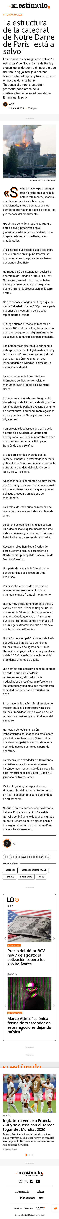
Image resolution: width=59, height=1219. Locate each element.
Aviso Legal (40, 1215)
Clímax (40, 1191)
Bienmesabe (27, 1197)
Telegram (29, 857)
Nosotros (18, 1208)
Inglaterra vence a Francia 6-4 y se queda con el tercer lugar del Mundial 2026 (28, 1125)
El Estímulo (29, 5)
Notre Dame (26, 877)
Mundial (6, 1115)
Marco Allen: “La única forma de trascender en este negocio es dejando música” (29, 1025)
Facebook (5, 857)
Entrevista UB (14, 1013)
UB (41, 1198)
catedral (10, 870)
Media (40, 1208)
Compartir (55, 1208)
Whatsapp (17, 857)
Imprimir (47, 857)
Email (35, 857)
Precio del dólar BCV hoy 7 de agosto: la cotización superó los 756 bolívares (26, 957)
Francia (9, 877)
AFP (11, 104)
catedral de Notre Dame (33, 870)
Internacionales (12, 15)
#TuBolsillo (14, 945)
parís (41, 877)
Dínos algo (29, 1208)
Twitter (11, 857)
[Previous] (5, 938)
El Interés (22, 1192)
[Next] (54, 938)
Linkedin (23, 857)
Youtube (38, 1181)
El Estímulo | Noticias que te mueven (29, 1173)
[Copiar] (41, 857)
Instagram (20, 1181)
